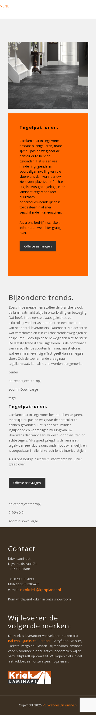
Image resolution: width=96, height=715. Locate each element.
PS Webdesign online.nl (59, 705)
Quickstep (29, 641)
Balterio (14, 641)
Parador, (45, 641)
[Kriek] (48, 9)
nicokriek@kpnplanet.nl (40, 589)
